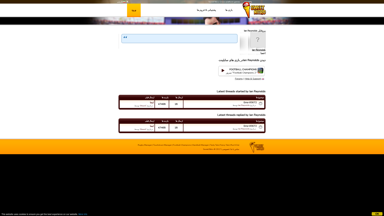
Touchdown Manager (162, 145)
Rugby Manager (145, 145)
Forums (239, 78)
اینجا (152, 102)
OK (377, 214)
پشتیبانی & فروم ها (206, 10)
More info (82, 214)
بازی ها (228, 10)
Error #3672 (250, 102)
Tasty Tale (214, 145)
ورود (134, 10)
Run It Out (235, 145)
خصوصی (225, 149)
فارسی (120, 1)
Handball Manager (200, 145)
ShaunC (143, 105)
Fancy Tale (224, 145)
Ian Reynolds (259, 50)
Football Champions (182, 145)
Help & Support (253, 78)
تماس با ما (235, 149)
